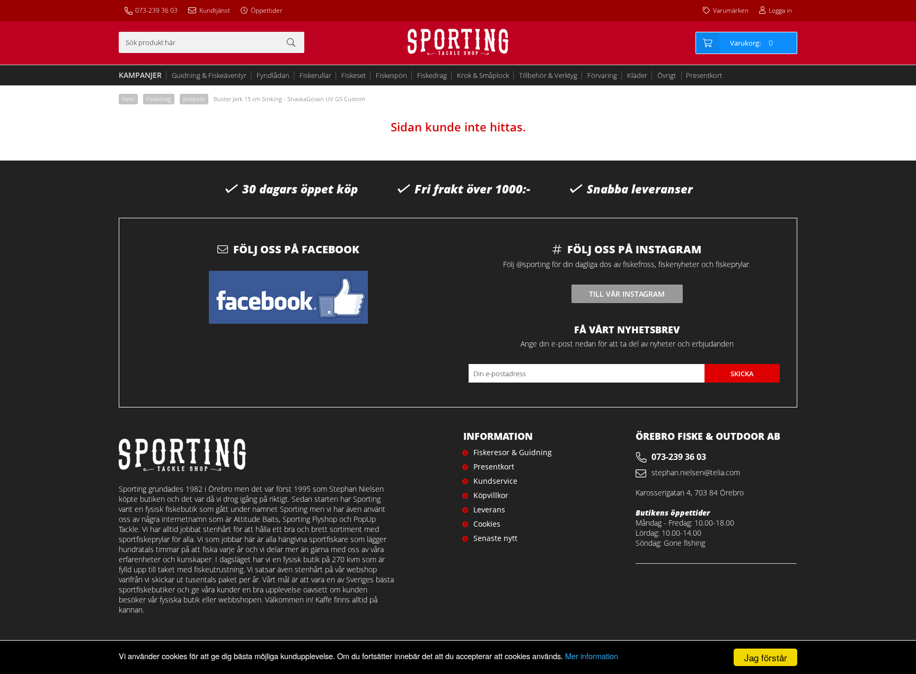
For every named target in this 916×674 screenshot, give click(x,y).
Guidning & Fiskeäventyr (209, 75)
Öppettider (267, 10)
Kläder (637, 75)
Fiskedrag (432, 75)
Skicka (742, 373)
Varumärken (730, 10)
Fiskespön (391, 75)
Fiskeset (353, 75)
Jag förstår (765, 657)
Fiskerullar (315, 75)
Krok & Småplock (483, 75)
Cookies (486, 524)
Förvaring (602, 75)
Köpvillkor (490, 495)
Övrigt (666, 75)
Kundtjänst (214, 10)
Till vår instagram (627, 294)
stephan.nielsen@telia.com (695, 472)
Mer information (591, 655)
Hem (128, 99)
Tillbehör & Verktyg (548, 75)
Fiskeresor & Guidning (512, 452)
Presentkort (704, 75)
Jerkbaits (194, 99)
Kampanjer (140, 75)
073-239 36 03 (156, 10)
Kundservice (495, 481)
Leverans (489, 509)
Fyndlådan (273, 75)
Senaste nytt (495, 538)
